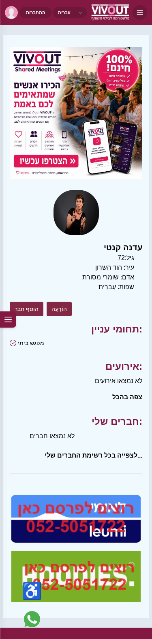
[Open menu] (140, 12)
